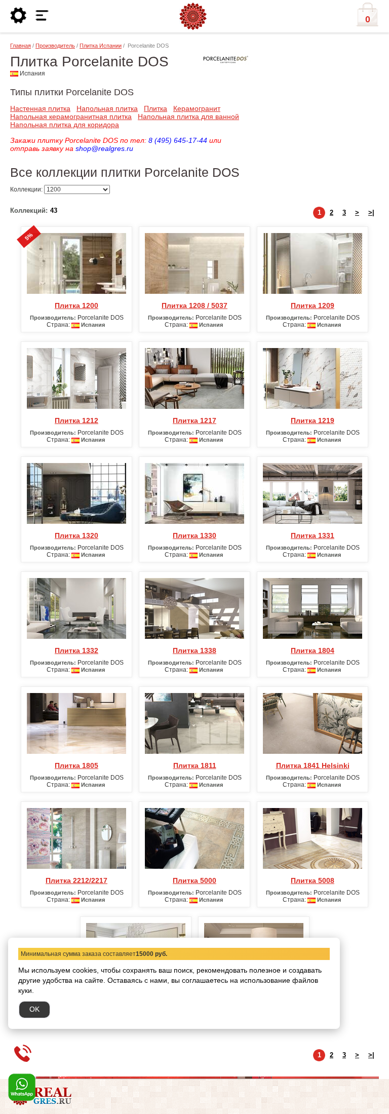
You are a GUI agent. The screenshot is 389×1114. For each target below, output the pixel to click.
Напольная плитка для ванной (188, 116)
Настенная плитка (40, 108)
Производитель (55, 46)
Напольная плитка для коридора (64, 125)
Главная (20, 46)
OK (34, 1009)
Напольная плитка (107, 108)
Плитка (155, 108)
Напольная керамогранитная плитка (71, 116)
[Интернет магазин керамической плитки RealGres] (193, 17)
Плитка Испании (101, 46)
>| (371, 212)
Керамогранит (196, 108)
